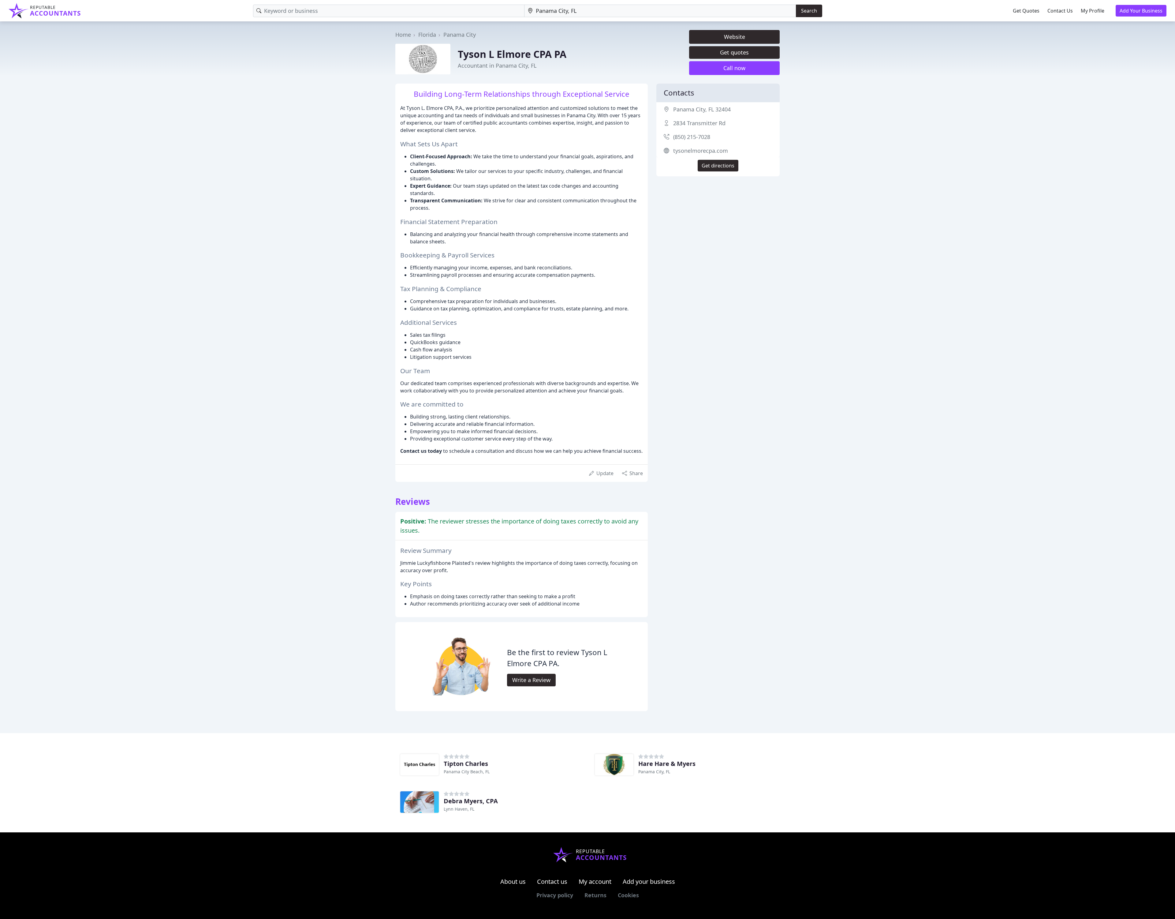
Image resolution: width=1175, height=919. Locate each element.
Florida (427, 34)
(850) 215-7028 (691, 137)
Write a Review (531, 680)
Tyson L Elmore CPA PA (512, 54)
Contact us (552, 881)
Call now (734, 68)
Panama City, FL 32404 (702, 109)
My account (595, 881)
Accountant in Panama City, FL (497, 65)
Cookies (628, 895)
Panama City (459, 34)
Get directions (718, 165)
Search (809, 10)
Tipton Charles (466, 764)
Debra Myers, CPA (471, 801)
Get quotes (734, 52)
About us (513, 881)
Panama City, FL (654, 772)
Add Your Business (1141, 10)
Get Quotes (1026, 10)
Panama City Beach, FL (467, 772)
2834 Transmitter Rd (699, 123)
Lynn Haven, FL (459, 809)
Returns (595, 895)
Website (734, 36)
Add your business (649, 881)
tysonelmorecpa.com (700, 150)
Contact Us (1060, 10)
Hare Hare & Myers (667, 764)
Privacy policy (554, 895)
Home (403, 34)
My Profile (1092, 10)
